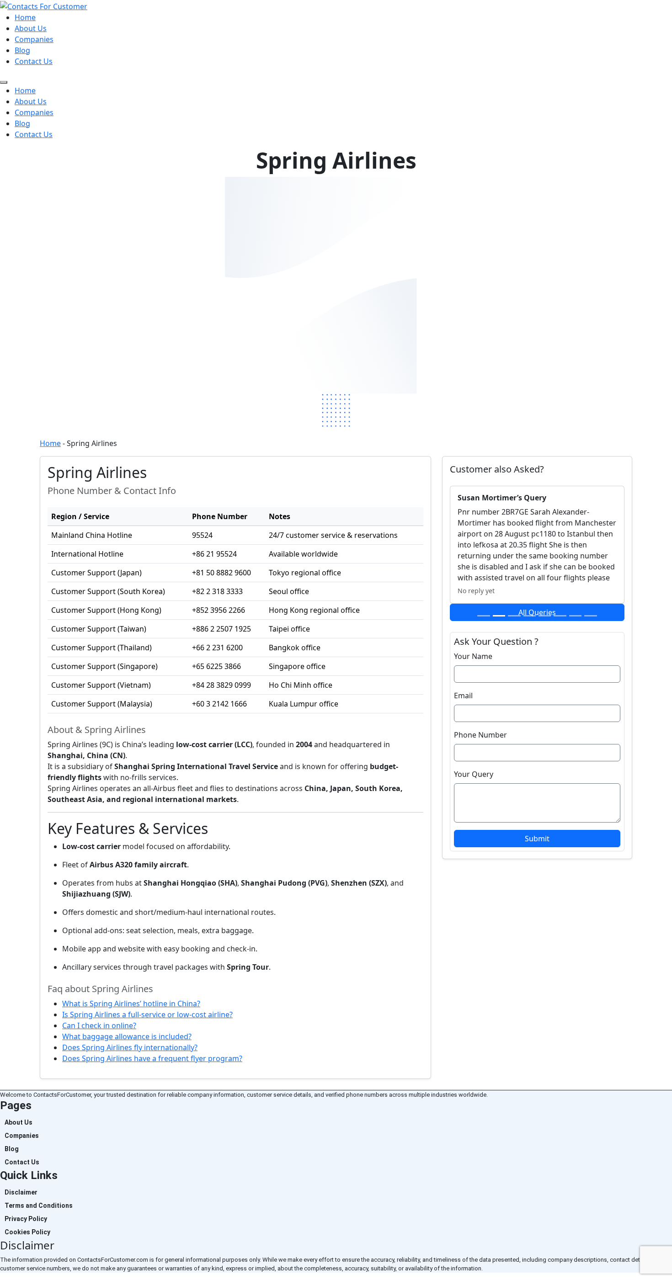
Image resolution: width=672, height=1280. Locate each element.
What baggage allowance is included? (127, 1036)
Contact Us (34, 61)
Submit (537, 839)
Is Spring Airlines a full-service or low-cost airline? (147, 1014)
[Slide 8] (590, 616)
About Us (31, 28)
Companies (34, 39)
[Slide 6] (560, 616)
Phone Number (480, 735)
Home (25, 17)
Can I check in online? (99, 1025)
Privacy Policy (26, 1218)
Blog (22, 50)
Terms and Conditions (39, 1205)
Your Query (473, 774)
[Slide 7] (575, 616)
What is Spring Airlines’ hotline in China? (131, 1004)
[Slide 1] (483, 616)
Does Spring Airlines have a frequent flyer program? (152, 1058)
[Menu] (3, 82)
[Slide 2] (499, 616)
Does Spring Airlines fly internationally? (129, 1047)
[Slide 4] (529, 616)
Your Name (473, 656)
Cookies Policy (27, 1232)
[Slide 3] (514, 616)
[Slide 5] (545, 616)
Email (463, 695)
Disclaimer (21, 1192)
